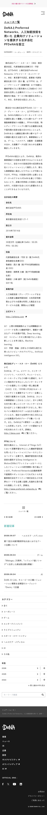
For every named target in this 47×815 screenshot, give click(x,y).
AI (5, 648)
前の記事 (9, 517)
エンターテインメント (13, 624)
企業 (4, 750)
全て (6, 606)
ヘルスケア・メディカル (14, 642)
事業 (4, 737)
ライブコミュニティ (12, 630)
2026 (4, 668)
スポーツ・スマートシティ (15, 636)
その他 (6, 654)
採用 (4, 755)
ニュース (6, 741)
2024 (4, 680)
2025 (4, 674)
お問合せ (41, 791)
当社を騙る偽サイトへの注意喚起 (22, 3)
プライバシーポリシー (36, 796)
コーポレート (9, 612)
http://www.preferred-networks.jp (20, 489)
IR (3, 746)
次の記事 (37, 517)
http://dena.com (12, 433)
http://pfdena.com (15, 317)
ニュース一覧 (12, 22)
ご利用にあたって (38, 800)
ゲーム (6, 618)
